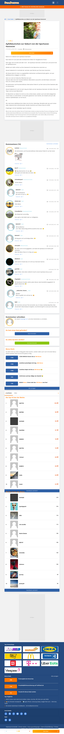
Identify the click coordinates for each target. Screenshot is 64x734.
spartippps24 (22, 506)
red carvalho (22, 524)
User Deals (10, 19)
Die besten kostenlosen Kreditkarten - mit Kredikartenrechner (22, 706)
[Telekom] (31, 663)
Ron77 (20, 168)
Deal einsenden (32, 333)
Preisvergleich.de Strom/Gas (25, 679)
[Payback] (50, 656)
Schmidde (22, 552)
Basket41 (19, 189)
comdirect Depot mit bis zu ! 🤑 (30, 369)
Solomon (21, 564)
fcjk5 (17, 302)
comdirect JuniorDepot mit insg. (31, 363)
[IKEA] (50, 649)
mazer (21, 484)
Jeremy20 (21, 583)
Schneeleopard (23, 179)
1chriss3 (21, 457)
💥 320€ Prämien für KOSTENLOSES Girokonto (32, 7)
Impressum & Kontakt (11, 727)
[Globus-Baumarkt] (31, 649)
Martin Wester (23, 533)
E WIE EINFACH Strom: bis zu (30, 356)
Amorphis (21, 245)
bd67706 (21, 448)
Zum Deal (31, 53)
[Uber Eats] (50, 663)
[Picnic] (13, 663)
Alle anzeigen (32, 388)
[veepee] (13, 670)
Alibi (20, 515)
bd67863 (21, 412)
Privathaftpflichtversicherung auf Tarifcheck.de (31, 685)
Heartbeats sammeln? (32, 490)
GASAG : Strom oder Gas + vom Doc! (33, 382)
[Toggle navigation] (57, 2)
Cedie (20, 475)
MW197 (21, 542)
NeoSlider (21, 430)
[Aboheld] (13, 649)
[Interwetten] (13, 656)
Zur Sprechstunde (32, 343)
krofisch (20, 49)
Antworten (17, 163)
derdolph (21, 421)
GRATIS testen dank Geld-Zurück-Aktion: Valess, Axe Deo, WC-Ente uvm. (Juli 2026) (27, 699)
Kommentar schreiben (52, 143)
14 (27, 49)
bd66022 (21, 439)
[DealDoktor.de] (12, 2)
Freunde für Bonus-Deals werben (27, 692)
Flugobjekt (22, 279)
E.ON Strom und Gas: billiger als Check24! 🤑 (31, 376)
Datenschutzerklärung (47, 727)
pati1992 (18, 269)
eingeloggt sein (24, 319)
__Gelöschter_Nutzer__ (23, 290)
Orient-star (19, 201)
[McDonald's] (31, 656)
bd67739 (21, 403)
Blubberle (19, 259)
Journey (21, 574)
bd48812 (21, 466)
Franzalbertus (23, 211)
